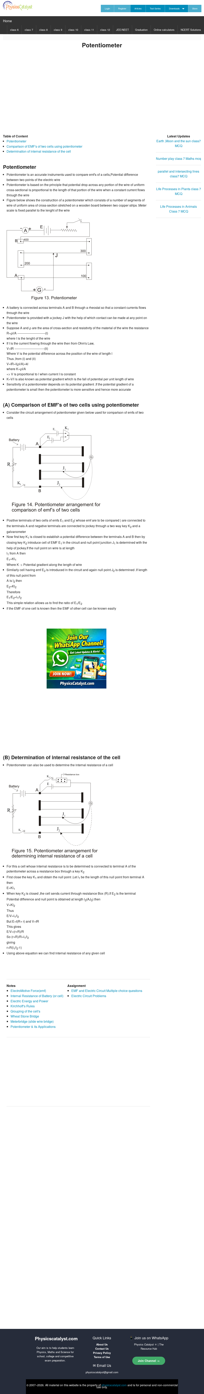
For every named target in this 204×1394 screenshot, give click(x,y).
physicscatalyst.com (114, 1385)
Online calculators (164, 30)
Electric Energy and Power (29, 1001)
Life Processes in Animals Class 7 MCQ (178, 209)
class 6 (14, 30)
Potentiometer (16, 141)
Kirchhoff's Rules (23, 1006)
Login (107, 8)
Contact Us (102, 1348)
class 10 (73, 30)
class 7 (29, 30)
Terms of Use (102, 1357)
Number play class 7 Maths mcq (178, 158)
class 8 (43, 30)
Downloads (174, 8)
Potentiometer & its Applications (33, 1026)
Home (7, 20)
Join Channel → (149, 1361)
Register (122, 8)
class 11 (89, 30)
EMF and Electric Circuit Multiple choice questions (106, 990)
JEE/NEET (122, 30)
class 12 (105, 30)
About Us (102, 1344)
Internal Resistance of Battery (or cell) (37, 996)
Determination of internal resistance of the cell (39, 151)
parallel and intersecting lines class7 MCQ (178, 173)
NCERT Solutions (191, 30)
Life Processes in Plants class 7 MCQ (178, 191)
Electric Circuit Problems (88, 996)
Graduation (141, 30)
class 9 (58, 30)
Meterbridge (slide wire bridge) (32, 1021)
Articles (138, 8)
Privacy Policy (102, 1353)
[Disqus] (78, 1160)
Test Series (155, 8)
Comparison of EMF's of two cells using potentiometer (44, 146)
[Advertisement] (102, 97)
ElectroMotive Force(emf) (28, 990)
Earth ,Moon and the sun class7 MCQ (178, 143)
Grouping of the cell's (25, 1011)
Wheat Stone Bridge (25, 1016)
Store (194, 8)
